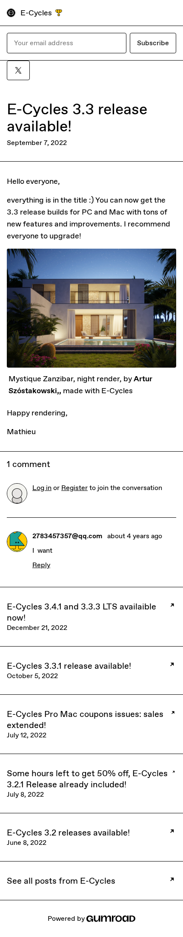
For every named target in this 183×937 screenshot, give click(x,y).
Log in (41, 488)
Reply (41, 565)
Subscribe (153, 43)
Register (74, 488)
